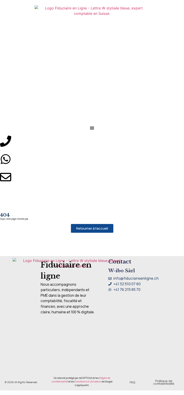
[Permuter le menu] (92, 128)
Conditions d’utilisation (88, 381)
